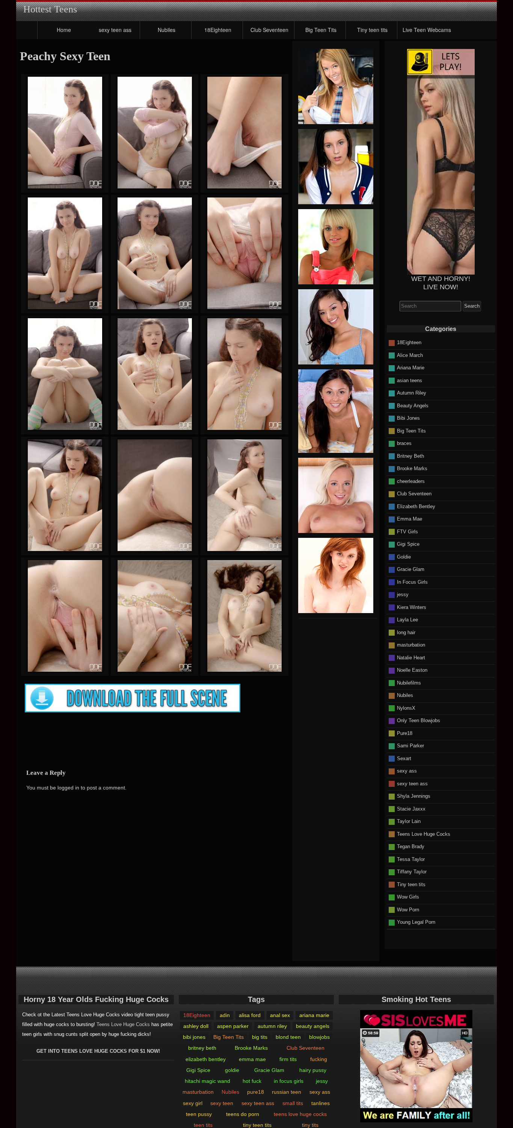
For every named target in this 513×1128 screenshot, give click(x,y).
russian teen (286, 1092)
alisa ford (250, 1015)
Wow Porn (408, 909)
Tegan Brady (410, 846)
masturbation (411, 645)
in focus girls (288, 1081)
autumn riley (272, 1026)
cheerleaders (411, 481)
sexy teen (221, 1103)
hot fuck (252, 1081)
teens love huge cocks (300, 1114)
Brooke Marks (412, 468)
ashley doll (195, 1026)
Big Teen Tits (320, 29)
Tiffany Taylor (412, 871)
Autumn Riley (411, 393)
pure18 (255, 1092)
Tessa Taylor (411, 859)
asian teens (409, 380)
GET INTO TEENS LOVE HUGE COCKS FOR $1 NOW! (98, 1051)
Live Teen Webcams (427, 29)
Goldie (404, 556)
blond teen (288, 1037)
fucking (318, 1059)
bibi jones (194, 1037)
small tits (292, 1103)
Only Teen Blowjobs (418, 720)
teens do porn (242, 1114)
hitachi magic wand (207, 1081)
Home (64, 29)
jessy (403, 594)
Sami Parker (410, 745)
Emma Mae (409, 519)
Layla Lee (407, 619)
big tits (259, 1037)
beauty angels (312, 1026)
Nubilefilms (409, 682)
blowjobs (319, 1037)
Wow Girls (408, 897)
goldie (232, 1070)
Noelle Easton (412, 670)
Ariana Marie (410, 367)
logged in (68, 788)
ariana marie (314, 1015)
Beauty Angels (413, 405)
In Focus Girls (412, 581)
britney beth (202, 1048)
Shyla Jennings (413, 796)
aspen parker (233, 1026)
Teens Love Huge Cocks (423, 834)
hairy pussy (312, 1070)
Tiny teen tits (372, 29)
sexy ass (407, 771)
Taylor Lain (409, 821)
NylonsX (406, 708)
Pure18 (404, 733)
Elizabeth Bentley (416, 506)
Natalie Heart (411, 657)
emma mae (252, 1059)
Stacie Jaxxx (411, 808)
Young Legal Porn (416, 922)
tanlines (320, 1103)
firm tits (288, 1059)
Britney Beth (410, 455)
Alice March (410, 355)
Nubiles (166, 29)
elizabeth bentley (206, 1059)
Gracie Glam (410, 569)
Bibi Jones (408, 418)
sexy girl (192, 1103)
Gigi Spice (408, 544)
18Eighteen (217, 29)
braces (404, 443)
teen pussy (199, 1114)
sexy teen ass (115, 29)
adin (225, 1015)
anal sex (280, 1015)
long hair (406, 632)
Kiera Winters (411, 607)
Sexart (404, 758)
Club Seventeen (269, 29)
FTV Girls (407, 531)
